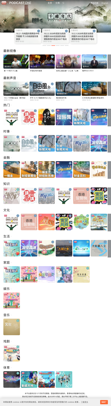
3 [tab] (53, 45)
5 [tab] (62, 45)
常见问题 (94, 3)
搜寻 (63, 3)
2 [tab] (49, 45)
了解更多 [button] (84, 402)
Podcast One (20, 3)
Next (107, 22)
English (105, 3)
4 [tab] (58, 45)
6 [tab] (67, 45)
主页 (50, 3)
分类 (58, 3)
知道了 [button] (104, 402)
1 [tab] (44, 45)
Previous (3, 22)
